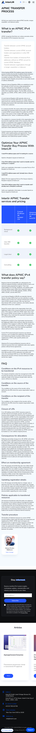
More (8, 676)
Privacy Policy (24, 612)
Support (30, 730)
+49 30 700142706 (11, 706)
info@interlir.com (11, 719)
